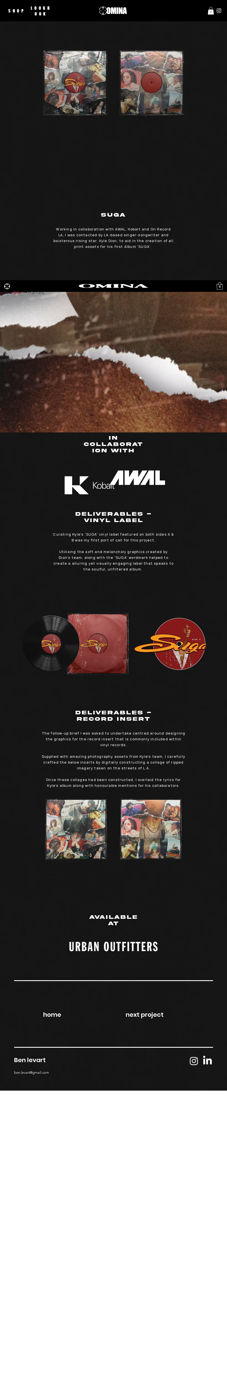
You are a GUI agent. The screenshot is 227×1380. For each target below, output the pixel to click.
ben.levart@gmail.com (31, 1072)
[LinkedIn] (207, 1060)
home (52, 1014)
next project (145, 1014)
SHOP (16, 10)
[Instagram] (219, 10)
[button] (211, 10)
